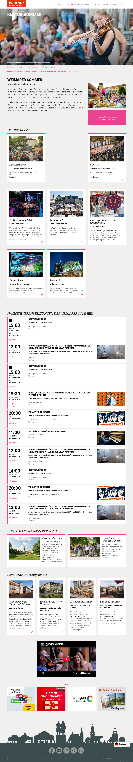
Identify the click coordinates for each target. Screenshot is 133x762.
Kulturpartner (74, 71)
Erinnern (62, 71)
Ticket (14, 406)
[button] (11, 62)
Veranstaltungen (32, 67)
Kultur (69, 4)
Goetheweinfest (37, 319)
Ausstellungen (30, 71)
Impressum (28, 759)
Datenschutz (45, 759)
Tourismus (83, 4)
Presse (53, 759)
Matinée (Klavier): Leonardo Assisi (47, 431)
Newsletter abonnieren (15, 759)
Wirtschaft (109, 4)
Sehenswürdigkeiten (47, 71)
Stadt (58, 4)
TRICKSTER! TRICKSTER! (39, 412)
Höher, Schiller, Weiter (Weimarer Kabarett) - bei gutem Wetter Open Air (59, 393)
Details (14, 340)
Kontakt (36, 759)
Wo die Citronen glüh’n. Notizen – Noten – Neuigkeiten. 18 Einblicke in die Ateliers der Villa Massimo (59, 347)
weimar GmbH (62, 759)
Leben (96, 4)
